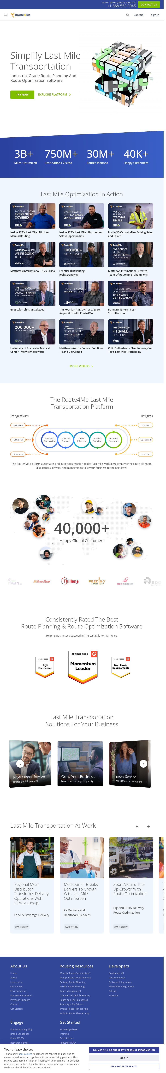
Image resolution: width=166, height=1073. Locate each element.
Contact (138, 15)
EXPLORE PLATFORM (52, 94)
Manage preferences (124, 1066)
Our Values (16, 986)
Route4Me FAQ (68, 1042)
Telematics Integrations (121, 986)
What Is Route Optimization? (75, 973)
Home (13, 973)
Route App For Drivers (71, 1004)
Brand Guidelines (19, 1033)
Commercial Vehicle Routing (75, 995)
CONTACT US (149, 4)
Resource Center (19, 1042)
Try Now (22, 94)
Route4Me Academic (21, 995)
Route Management (70, 991)
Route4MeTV (17, 1038)
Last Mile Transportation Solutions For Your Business (82, 720)
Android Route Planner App (74, 1013)
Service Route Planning (72, 986)
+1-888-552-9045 (121, 5)
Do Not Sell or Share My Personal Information (124, 1050)
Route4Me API (116, 973)
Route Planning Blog (21, 1029)
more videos (79, 366)
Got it (124, 1058)
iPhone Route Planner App (74, 1008)
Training (64, 1033)
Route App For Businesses (74, 999)
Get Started (16, 1008)
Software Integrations (120, 982)
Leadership (16, 982)
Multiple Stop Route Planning (75, 977)
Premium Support (20, 999)
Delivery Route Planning (73, 982)
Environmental (18, 991)
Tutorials (113, 995)
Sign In (155, 15)
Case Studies (67, 1038)
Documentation (117, 977)
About (13, 977)
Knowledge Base (68, 1029)
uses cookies (25, 1053)
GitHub (112, 991)
